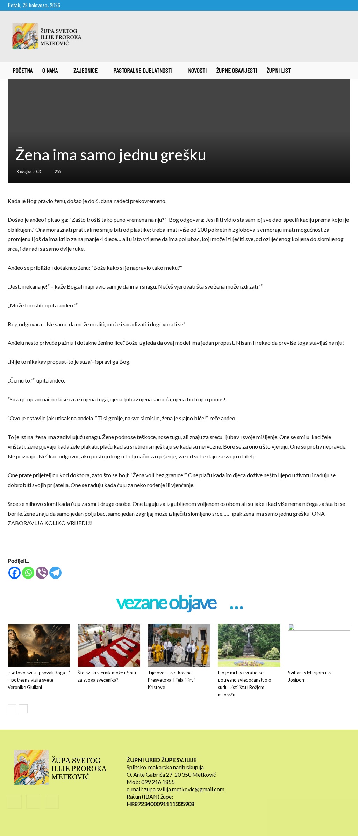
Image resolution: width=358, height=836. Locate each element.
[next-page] (23, 708)
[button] (342, 70)
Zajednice (85, 70)
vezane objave (166, 602)
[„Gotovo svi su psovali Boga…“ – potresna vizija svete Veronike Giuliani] (39, 645)
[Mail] (333, 5)
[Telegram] (55, 573)
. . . (236, 602)
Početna (23, 70)
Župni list (279, 70)
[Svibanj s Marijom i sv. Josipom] (319, 645)
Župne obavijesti (236, 70)
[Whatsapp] (28, 573)
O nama (50, 70)
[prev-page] (12, 708)
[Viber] (42, 573)
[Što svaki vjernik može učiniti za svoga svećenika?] (109, 645)
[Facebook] (322, 5)
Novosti (197, 70)
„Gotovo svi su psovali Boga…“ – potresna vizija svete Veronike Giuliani (39, 680)
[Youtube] (345, 5)
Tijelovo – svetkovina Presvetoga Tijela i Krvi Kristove (171, 680)
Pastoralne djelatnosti (142, 70)
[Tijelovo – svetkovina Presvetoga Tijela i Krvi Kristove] (179, 645)
